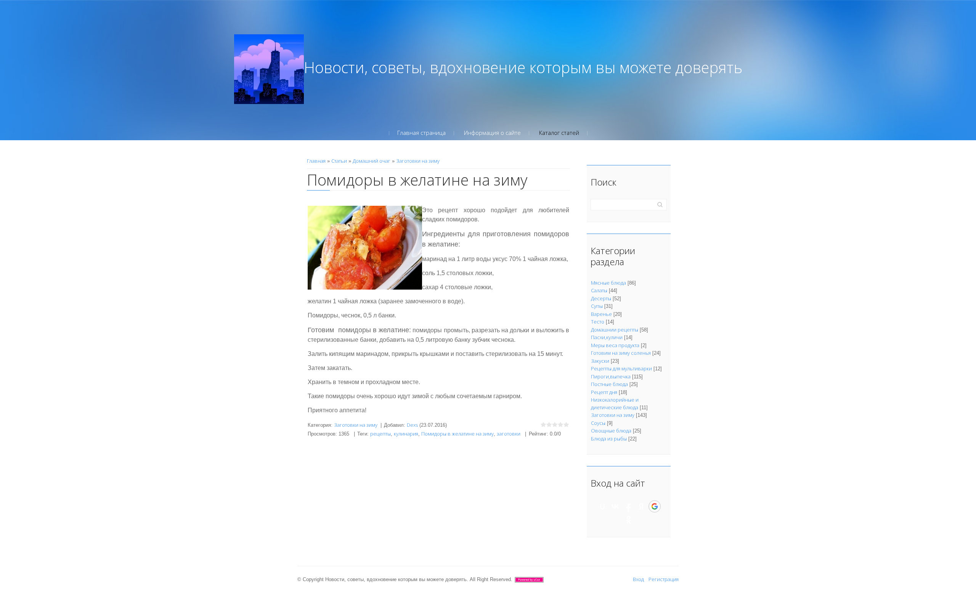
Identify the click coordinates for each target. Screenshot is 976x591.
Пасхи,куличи (607, 337)
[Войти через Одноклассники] (628, 519)
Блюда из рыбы (609, 438)
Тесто (597, 321)
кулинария (406, 433)
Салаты (599, 290)
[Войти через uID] (602, 506)
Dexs (412, 424)
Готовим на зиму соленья (621, 352)
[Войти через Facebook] (628, 506)
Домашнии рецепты (614, 329)
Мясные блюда (608, 282)
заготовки (508, 433)
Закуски (600, 360)
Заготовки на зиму (418, 160)
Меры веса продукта (615, 345)
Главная (316, 160)
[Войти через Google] (655, 506)
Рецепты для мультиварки (621, 368)
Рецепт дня (604, 392)
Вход (638, 579)
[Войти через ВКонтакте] (615, 506)
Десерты (601, 298)
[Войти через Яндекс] (641, 506)
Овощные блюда (611, 430)
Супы (597, 306)
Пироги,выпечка (611, 376)
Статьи (339, 160)
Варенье (601, 314)
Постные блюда (609, 384)
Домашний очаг (371, 160)
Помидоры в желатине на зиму (457, 433)
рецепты (380, 433)
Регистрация (664, 579)
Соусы (598, 423)
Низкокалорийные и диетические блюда (615, 403)
